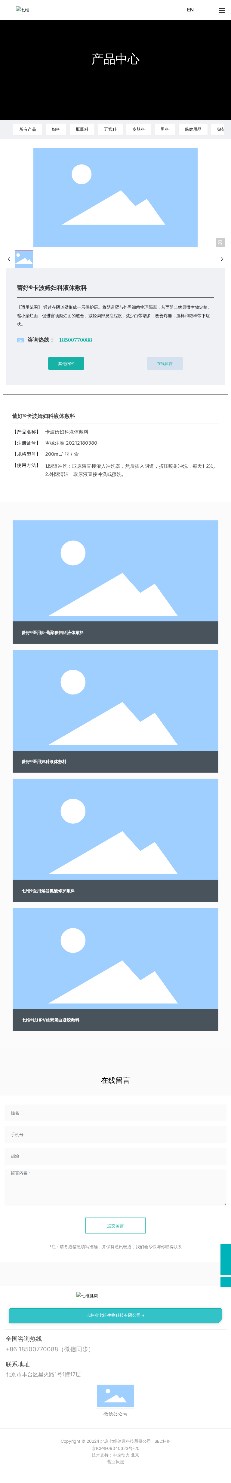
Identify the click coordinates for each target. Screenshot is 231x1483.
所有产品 (27, 129)
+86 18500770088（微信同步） (50, 1349)
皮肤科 (138, 129)
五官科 (110, 129)
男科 (165, 129)
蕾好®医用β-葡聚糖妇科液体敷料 (53, 632)
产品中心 (115, 58)
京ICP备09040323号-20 (116, 1448)
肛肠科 (82, 129)
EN (190, 10)
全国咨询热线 (24, 1338)
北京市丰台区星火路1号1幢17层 (43, 1374)
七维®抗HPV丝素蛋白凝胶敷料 (50, 1019)
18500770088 (75, 339)
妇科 (56, 129)
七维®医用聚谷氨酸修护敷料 (48, 890)
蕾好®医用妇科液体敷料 (44, 761)
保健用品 (193, 129)
